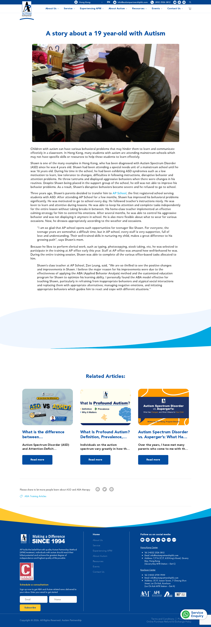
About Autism (117, 8)
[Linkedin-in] (158, 540)
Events (156, 8)
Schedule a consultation (34, 585)
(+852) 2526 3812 (156, 552)
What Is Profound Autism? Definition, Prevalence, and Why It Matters (105, 437)
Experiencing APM (90, 8)
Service (68, 8)
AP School (119, 193)
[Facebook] (179, 2)
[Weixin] (164, 540)
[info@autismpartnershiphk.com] (114, 2)
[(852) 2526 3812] (152, 2)
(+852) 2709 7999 (156, 574)
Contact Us (174, 8)
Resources (138, 8)
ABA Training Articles (35, 496)
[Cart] (190, 8)
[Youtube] (175, 2)
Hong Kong (89, 2)
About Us (50, 8)
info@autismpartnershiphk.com (133, 2)
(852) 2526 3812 (162, 2)
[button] (189, 2)
